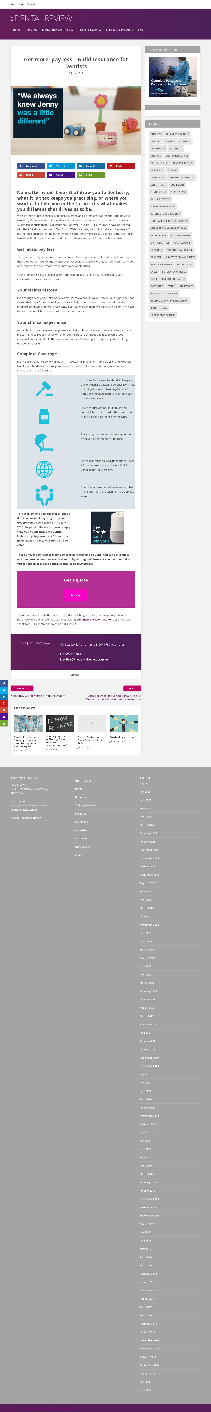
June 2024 (145, 933)
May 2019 (145, 1157)
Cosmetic (176, 148)
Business (156, 134)
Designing (157, 170)
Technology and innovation (169, 300)
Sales (154, 271)
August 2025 (147, 883)
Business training (177, 134)
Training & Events (89, 29)
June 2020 (145, 1091)
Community (158, 148)
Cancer (155, 141)
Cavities (170, 141)
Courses (156, 155)
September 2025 (150, 874)
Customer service (177, 155)
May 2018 (145, 1248)
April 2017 (146, 1307)
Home (17, 29)
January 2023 (147, 999)
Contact (31, 4)
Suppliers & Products (119, 29)
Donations (158, 177)
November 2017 (149, 1290)
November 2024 (149, 924)
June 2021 (145, 1032)
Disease (172, 170)
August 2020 (147, 1074)
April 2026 (146, 816)
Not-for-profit (180, 235)
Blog (140, 29)
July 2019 (145, 1140)
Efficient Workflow (182, 177)
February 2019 (148, 1182)
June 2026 (145, 800)
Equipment (177, 184)
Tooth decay (159, 307)
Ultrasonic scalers (163, 315)
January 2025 (147, 916)
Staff (171, 286)
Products (80, 813)
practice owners (161, 264)
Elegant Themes (35, 1408)
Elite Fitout (158, 184)
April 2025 (146, 899)
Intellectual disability (165, 213)
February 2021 (148, 1041)
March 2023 (147, 982)
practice (156, 257)
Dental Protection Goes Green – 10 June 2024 (91, 740)
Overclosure (182, 242)
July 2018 (145, 1232)
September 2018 (150, 1215)
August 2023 (147, 958)
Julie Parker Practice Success (169, 221)
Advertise (81, 830)
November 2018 (149, 1199)
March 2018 (147, 1265)
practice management (180, 257)
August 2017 (147, 1298)
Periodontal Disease (180, 249)
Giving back (82, 821)
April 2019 (146, 1165)
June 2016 (145, 1390)
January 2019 (147, 1190)
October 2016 (148, 1357)
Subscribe (17, 4)
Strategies (186, 286)
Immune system (160, 199)
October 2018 (148, 1207)
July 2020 (145, 1082)
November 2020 (149, 1066)
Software (157, 286)
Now (76, 595)
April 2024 (146, 941)
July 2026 (145, 791)
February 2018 (148, 1273)
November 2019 (149, 1115)
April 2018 (146, 1257)
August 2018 (147, 1224)
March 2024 (147, 949)
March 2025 (147, 908)
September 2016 (150, 1365)
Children (185, 141)
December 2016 (149, 1340)
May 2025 (145, 891)
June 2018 (145, 1240)
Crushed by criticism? (123, 737)
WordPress (69, 1408)
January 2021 (147, 1049)
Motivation (158, 235)
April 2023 (146, 974)
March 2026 (147, 825)
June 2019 (145, 1149)
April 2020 (146, 1099)
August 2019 (147, 1132)
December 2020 (149, 1057)
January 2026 (147, 841)
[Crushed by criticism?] (124, 723)
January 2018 (147, 1282)
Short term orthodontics (168, 278)
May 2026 (145, 808)
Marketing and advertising (168, 228)
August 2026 (147, 783)
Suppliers (171, 293)
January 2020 (147, 1107)
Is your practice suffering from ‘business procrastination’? (57, 741)
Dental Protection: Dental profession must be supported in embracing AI (27, 742)
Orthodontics (160, 242)
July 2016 (145, 1381)
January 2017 (147, 1331)
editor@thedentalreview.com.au (86, 659)
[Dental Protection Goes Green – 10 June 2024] (92, 723)
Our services (82, 846)
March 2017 (147, 1315)
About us (31, 29)
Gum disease (178, 192)
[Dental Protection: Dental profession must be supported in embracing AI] (28, 723)
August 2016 (147, 1373)
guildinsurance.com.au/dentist (96, 619)
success (156, 293)
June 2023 (145, 966)
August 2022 (147, 1007)
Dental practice (182, 163)
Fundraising (158, 192)
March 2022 (147, 1016)
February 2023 (148, 991)
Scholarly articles (174, 271)
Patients (156, 249)
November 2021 (149, 1024)
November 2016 (149, 1348)
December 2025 (149, 849)
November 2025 (149, 858)
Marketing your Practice (57, 29)
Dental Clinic (159, 163)
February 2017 (148, 1323)
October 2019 (148, 1124)
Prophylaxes (185, 264)
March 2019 (147, 1174)
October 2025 (148, 866)
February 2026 (148, 833)
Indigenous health (163, 206)
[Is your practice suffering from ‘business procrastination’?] (60, 723)
